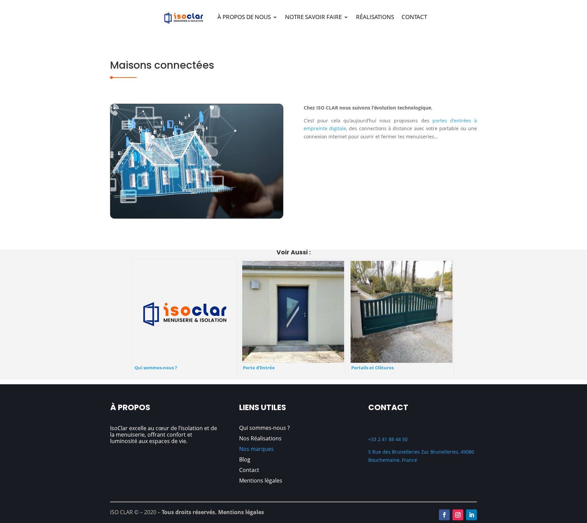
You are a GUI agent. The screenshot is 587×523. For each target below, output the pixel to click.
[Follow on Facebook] (444, 514)
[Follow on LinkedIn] (471, 514)
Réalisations (375, 17)
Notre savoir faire (313, 17)
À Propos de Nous (244, 17)
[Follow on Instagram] (457, 514)
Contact (414, 17)
